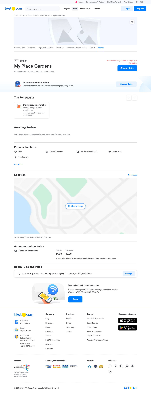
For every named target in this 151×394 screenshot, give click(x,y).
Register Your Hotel (94, 336)
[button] (75, 206)
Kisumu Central (32, 15)
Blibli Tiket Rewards (114, 2)
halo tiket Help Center (95, 319)
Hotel (16, 15)
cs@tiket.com (25, 331)
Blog (47, 319)
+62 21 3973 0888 (27, 346)
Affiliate (48, 336)
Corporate (49, 332)
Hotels (68, 323)
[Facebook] (110, 366)
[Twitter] (115, 366)
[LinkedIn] (121, 366)
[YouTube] (127, 366)
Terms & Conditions (94, 332)
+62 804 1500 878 (27, 340)
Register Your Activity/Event (97, 340)
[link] (127, 8)
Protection (49, 344)
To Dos (68, 332)
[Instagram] (132, 366)
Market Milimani (45, 15)
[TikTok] (110, 372)
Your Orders (128, 2)
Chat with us (25, 323)
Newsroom (49, 323)
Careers (48, 327)
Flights (68, 319)
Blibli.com (49, 349)
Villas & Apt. (71, 327)
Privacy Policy (92, 327)
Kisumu (22, 15)
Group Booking (92, 323)
